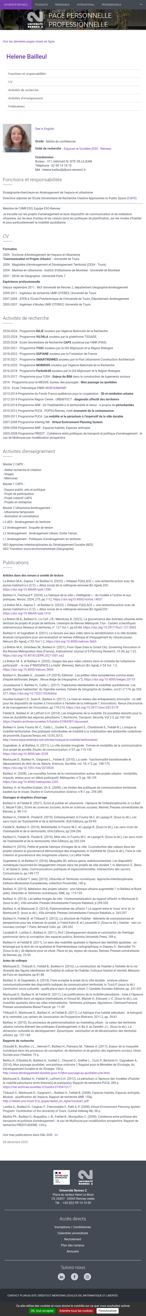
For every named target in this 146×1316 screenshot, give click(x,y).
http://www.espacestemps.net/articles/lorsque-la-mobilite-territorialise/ (50, 740)
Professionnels (111, 4)
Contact (13, 1295)
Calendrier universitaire (72, 1233)
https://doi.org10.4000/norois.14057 (77, 599)
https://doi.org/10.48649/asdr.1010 (27, 613)
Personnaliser (107, 1311)
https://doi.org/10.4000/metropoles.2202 (30, 782)
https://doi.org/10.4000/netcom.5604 (28, 669)
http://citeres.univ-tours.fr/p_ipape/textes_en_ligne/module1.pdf (46, 1101)
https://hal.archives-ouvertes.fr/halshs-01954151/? (37, 1087)
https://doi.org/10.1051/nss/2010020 (28, 768)
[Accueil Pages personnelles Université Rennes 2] (37, 20)
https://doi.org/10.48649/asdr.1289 (27, 589)
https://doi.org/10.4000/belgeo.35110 (109, 679)
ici (56, 1135)
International (85, 4)
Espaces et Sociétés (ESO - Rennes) (87, 148)
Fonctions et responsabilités (27, 73)
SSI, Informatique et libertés (98, 1295)
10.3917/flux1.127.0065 (120, 627)
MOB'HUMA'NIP (55, 388)
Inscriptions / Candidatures (73, 1227)
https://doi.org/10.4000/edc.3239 (25, 754)
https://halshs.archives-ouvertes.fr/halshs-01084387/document (45, 721)
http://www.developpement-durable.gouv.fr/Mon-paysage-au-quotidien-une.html (56, 1073)
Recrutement (72, 1239)
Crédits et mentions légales (57, 1295)
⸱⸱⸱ (141, 4)
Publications (16, 106)
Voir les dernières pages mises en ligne (29, 41)
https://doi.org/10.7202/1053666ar (33, 693)
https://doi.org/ (93, 627)
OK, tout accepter (42, 1311)
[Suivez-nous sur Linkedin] (60, 1275)
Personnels (62, 4)
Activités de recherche (23, 90)
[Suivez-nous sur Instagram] (86, 1275)
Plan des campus (72, 1245)
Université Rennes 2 (16, 4)
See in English (44, 129)
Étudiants (41, 4)
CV (10, 81)
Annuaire (73, 1251)
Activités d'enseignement (25, 98)
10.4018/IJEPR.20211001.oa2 (43, 655)
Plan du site (28, 1295)
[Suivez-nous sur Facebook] (73, 1275)
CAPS (132, 198)
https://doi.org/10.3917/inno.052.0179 (92, 707)
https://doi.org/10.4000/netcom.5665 (71, 641)
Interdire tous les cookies (76, 1311)
